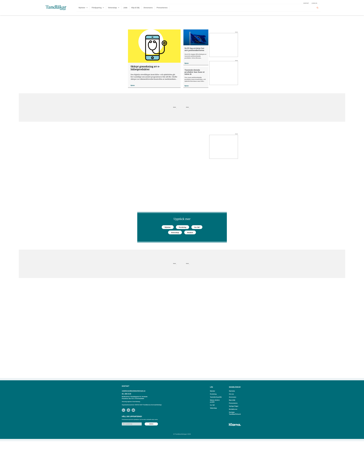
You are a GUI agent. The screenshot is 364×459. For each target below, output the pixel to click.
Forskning (213, 394)
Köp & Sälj (135, 8)
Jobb (125, 8)
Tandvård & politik (216, 397)
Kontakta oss (233, 409)
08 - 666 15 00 (126, 393)
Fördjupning (97, 8)
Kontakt (306, 3)
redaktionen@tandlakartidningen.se (133, 391)
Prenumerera (162, 8)
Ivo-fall (212, 405)
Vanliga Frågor (233, 406)
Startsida (232, 391)
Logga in (314, 3)
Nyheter (82, 8)
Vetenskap (112, 8)
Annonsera (148, 8)
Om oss (231, 394)
